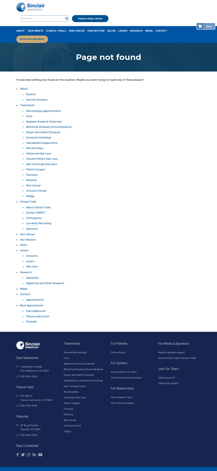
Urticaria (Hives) (36, 190)
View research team (121, 397)
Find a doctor (118, 352)
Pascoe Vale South (37, 316)
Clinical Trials (56, 30)
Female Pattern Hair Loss (42, 158)
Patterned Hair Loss (38, 153)
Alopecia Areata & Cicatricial (44, 121)
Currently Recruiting (38, 223)
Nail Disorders (35, 148)
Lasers (122, 30)
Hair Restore (96, 30)
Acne (29, 116)
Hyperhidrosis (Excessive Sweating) (83, 380)
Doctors (31, 94)
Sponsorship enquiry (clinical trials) (177, 358)
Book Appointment (32, 39)
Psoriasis (32, 174)
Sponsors (32, 228)
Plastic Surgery (35, 169)
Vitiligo (30, 196)
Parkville (31, 321)
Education (32, 277)
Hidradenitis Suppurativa (42, 142)
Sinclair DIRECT (35, 212)
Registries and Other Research (45, 283)
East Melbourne (36, 311)
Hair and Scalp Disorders (41, 164)
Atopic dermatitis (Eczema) (43, 132)
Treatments (35, 30)
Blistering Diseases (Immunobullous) (49, 126)
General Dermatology (75, 352)
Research (136, 30)
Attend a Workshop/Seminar (126, 377)
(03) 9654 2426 (28, 376)
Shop (209, 26)
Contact (161, 30)
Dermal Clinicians (37, 99)
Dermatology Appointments (43, 111)
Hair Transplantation (75, 386)
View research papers (122, 403)
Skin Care (32, 266)
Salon (111, 30)
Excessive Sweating (38, 137)
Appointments (35, 299)
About (20, 30)
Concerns (32, 255)
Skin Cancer (77, 30)
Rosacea (31, 180)
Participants (34, 218)
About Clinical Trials (38, 207)
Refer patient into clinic (124, 372)
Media (149, 30)
